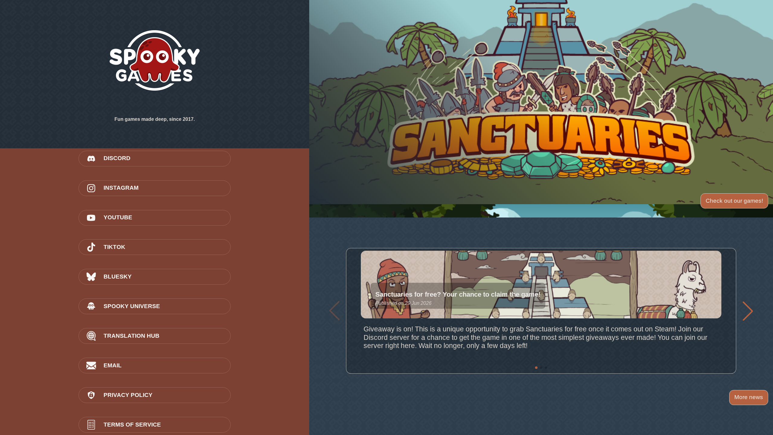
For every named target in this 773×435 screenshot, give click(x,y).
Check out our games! (734, 201)
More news (748, 397)
